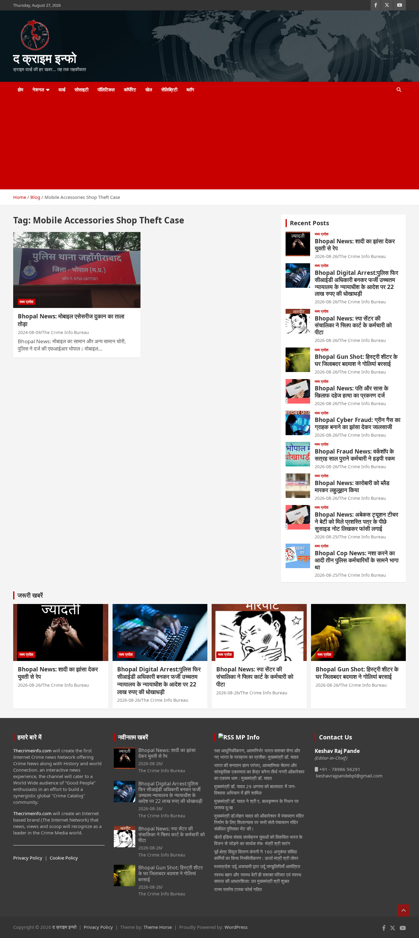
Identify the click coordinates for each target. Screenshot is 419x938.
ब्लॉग (190, 89)
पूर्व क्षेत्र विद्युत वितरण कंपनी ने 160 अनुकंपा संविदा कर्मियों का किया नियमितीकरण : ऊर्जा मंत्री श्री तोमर (256, 855)
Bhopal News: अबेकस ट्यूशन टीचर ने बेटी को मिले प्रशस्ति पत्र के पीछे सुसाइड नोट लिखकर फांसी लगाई (356, 522)
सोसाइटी (81, 89)
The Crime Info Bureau (65, 332)
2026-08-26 (326, 256)
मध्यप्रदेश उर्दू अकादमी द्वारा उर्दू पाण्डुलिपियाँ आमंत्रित (257, 866)
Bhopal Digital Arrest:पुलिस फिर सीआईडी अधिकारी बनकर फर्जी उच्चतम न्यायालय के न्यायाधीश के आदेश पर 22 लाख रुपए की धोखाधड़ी (356, 283)
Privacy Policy (27, 858)
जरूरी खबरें (30, 595)
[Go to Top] (404, 910)
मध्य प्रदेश (26, 301)
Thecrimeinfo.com (32, 750)
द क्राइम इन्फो (44, 58)
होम (20, 89)
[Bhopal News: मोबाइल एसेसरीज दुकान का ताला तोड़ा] (77, 270)
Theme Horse (158, 927)
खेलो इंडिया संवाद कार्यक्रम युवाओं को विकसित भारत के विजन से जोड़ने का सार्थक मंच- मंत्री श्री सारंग (258, 840)
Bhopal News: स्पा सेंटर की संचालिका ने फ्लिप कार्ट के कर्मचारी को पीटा (353, 325)
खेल (148, 89)
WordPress (236, 927)
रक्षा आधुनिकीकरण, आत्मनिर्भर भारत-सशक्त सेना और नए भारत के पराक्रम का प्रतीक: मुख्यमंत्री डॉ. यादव (257, 753)
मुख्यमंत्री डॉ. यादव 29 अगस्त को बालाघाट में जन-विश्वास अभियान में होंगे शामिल (255, 789)
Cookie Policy (64, 858)
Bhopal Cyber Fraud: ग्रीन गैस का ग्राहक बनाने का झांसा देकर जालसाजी (357, 423)
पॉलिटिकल (106, 89)
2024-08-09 (29, 332)
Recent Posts (309, 223)
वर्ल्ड (62, 89)
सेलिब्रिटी (169, 89)
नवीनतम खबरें (133, 737)
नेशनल (38, 89)
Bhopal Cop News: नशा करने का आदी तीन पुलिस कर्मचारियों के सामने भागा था (356, 560)
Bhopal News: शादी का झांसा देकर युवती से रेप (355, 244)
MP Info (247, 737)
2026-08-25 (326, 537)
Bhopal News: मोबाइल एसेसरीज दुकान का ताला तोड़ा (71, 320)
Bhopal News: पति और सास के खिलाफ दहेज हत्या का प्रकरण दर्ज (351, 391)
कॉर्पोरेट (130, 89)
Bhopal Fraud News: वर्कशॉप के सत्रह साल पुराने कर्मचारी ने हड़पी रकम (355, 454)
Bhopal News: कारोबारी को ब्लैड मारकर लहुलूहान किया (352, 486)
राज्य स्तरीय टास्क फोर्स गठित (238, 889)
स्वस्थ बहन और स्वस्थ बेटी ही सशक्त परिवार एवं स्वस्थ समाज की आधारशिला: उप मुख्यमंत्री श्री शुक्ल (257, 878)
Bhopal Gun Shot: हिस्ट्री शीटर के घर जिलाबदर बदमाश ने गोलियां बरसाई (356, 360)
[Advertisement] (201, 143)
